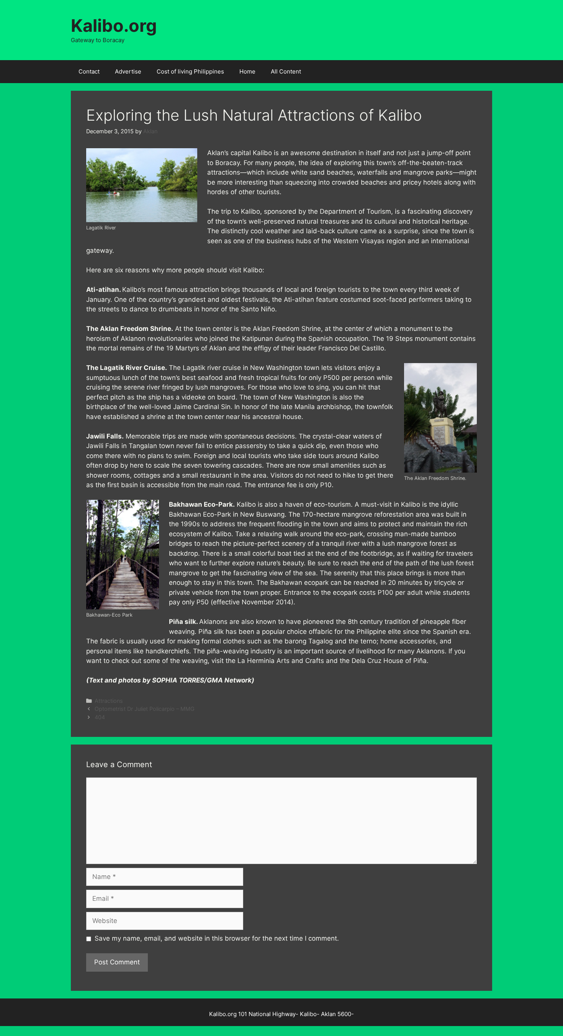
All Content (286, 71)
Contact (89, 71)
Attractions (109, 700)
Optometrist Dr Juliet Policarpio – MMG (145, 708)
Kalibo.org (114, 25)
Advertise (128, 71)
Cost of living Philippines (190, 71)
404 (100, 717)
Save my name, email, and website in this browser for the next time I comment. (217, 938)
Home (247, 71)
